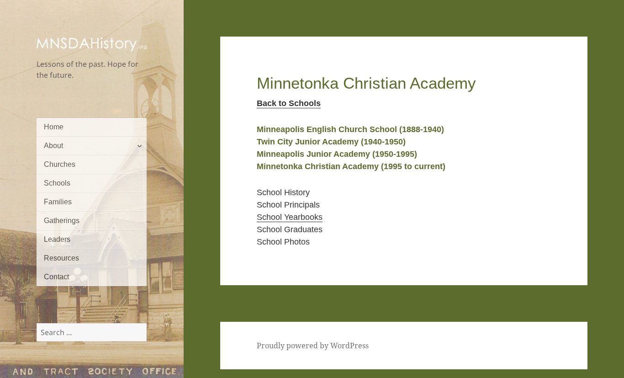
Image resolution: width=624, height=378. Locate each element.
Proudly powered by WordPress (313, 346)
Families (58, 202)
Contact (56, 277)
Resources (61, 258)
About (53, 145)
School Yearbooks (290, 217)
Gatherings (61, 220)
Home (53, 127)
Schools (57, 183)
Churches (59, 164)
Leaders (57, 239)
